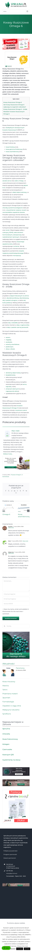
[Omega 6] (8, 504)
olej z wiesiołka (13, 322)
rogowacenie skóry (12, 391)
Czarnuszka (7, 749)
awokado (9, 342)
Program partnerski (10, 854)
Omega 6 (6, 514)
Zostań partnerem (10, 858)
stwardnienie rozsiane (13, 210)
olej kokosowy (24, 298)
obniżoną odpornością (13, 373)
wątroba (8, 386)
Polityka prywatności (10, 851)
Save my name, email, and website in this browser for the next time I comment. (15, 611)
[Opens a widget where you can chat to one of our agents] (6, 948)
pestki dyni (9, 347)
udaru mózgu (19, 181)
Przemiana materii (10, 694)
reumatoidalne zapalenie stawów (13, 212)
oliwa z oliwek (10, 349)
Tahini (4, 690)
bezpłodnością (10, 375)
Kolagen (5, 744)
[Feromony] (8, 671)
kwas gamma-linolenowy (14, 149)
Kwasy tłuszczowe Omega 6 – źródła (15, 109)
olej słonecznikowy (12, 298)
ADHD (11, 232)
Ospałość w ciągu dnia (11, 706)
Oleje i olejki (15, 431)
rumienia (16, 246)
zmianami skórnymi (12, 389)
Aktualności (8, 663)
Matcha (5, 686)
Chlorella (6, 734)
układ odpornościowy (19, 192)
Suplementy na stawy (11, 760)
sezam (8, 337)
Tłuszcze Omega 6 (16, 474)
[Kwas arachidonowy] (24, 504)
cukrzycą (5, 232)
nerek (8, 230)
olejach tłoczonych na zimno (19, 296)
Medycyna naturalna (10, 710)
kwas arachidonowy (12, 151)
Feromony (20, 668)
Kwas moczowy (8, 682)
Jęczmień (6, 698)
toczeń (24, 210)
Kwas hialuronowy (10, 739)
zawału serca (6, 181)
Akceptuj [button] (19, 948)
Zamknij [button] (27, 948)
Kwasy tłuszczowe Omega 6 (12, 102)
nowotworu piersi (21, 410)
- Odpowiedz (25, 541)
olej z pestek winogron (9, 300)
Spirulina (6, 729)
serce (25, 384)
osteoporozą (17, 235)
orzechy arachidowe (12, 344)
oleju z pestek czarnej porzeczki (17, 327)
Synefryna (6, 714)
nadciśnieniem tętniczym (10, 237)
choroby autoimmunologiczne (12, 208)
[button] (3, 511)
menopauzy (17, 255)
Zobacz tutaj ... (8, 454)
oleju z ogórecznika (22, 325)
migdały (8, 340)
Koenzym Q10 (8, 755)
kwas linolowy (10, 147)
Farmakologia (8, 702)
